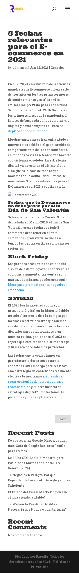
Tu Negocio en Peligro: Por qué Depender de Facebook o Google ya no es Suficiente (39, 480)
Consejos (57, 67)
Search (63, 419)
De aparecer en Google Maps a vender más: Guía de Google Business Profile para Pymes (37, 445)
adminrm (20, 67)
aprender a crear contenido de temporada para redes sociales (36, 381)
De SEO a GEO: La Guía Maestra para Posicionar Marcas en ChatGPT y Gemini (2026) (36, 463)
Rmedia (42, 556)
